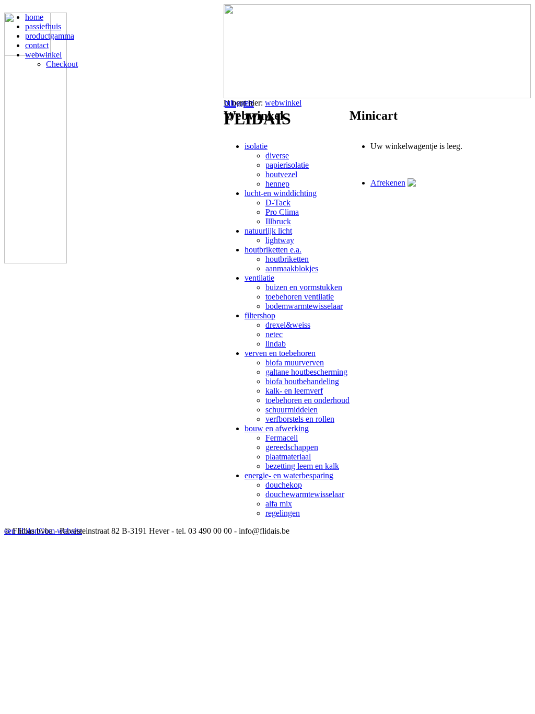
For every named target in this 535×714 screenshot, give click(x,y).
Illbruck (278, 221)
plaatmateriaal (288, 456)
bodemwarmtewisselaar (304, 306)
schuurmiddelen (291, 409)
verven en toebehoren (280, 353)
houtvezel (281, 174)
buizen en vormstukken (303, 287)
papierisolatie (287, 164)
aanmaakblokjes (291, 268)
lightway (279, 240)
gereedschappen (291, 447)
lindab (275, 343)
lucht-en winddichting (281, 193)
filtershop (260, 315)
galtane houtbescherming (306, 371)
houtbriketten (287, 259)
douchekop (283, 484)
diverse (277, 155)
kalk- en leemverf (294, 390)
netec (274, 334)
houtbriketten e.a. (273, 249)
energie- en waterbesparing (289, 475)
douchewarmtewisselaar (304, 494)
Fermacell (281, 437)
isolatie (256, 146)
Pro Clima (282, 212)
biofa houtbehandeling (302, 381)
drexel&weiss (287, 324)
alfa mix (278, 503)
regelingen (282, 513)
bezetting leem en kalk (302, 466)
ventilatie (259, 277)
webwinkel (283, 102)
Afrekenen (387, 182)
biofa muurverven (294, 362)
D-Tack (277, 202)
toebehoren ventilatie (299, 296)
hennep (277, 183)
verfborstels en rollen (299, 418)
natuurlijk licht (268, 230)
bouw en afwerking (277, 428)
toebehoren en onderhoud (307, 400)
